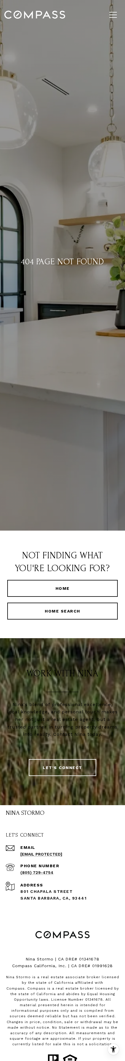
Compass (36, 988)
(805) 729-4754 (36, 872)
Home (63, 588)
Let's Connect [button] (62, 767)
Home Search (62, 611)
